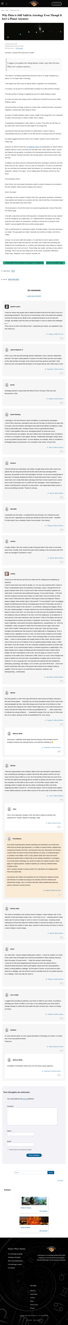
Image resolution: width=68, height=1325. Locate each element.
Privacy (32, 1308)
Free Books (11, 1268)
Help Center (33, 1294)
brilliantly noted (34, 147)
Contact (32, 1297)
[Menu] (2, 3)
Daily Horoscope (56, 3)
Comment (10, 1106)
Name (9, 1131)
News (32, 1301)
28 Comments (43, 1231)
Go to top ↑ (61, 1180)
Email (9, 1141)
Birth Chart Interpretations (15, 1261)
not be (25, 1099)
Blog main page (13, 279)
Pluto (13, 271)
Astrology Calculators (14, 1257)
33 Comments (43, 1211)
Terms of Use (34, 1304)
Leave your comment (34, 296)
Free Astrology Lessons (15, 1264)
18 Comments (19, 48)
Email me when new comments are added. (20, 1149)
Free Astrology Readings (15, 1254)
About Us (33, 1290)
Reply (61, 337)
